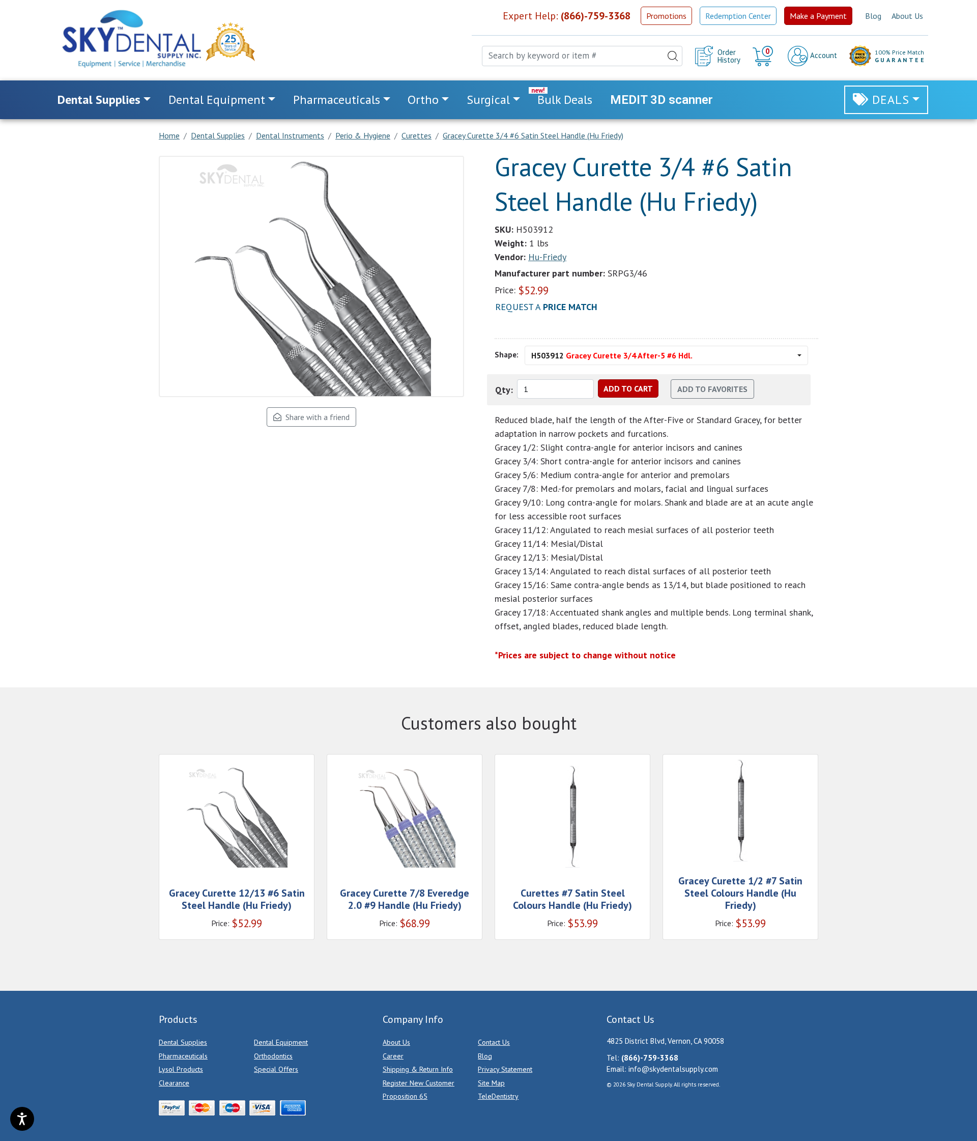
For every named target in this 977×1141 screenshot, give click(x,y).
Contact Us (494, 1042)
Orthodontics (273, 1056)
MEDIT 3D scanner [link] (661, 100)
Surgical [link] (488, 99)
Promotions (666, 16)
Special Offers (276, 1069)
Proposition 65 (405, 1096)
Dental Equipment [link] (216, 99)
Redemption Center (738, 16)
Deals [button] (890, 99)
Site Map (491, 1083)
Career (393, 1056)
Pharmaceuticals (183, 1056)
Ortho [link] (423, 99)
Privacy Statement (505, 1069)
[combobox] (582, 56)
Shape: (507, 354)
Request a (546, 307)
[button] (764, 56)
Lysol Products (181, 1069)
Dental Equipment (281, 1042)
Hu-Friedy (547, 257)
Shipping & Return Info (418, 1069)
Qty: (504, 390)
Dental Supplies (183, 1042)
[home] (131, 38)
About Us (907, 16)
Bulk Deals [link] (564, 99)
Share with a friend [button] (315, 417)
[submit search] (673, 56)
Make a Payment (818, 16)
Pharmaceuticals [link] (336, 99)
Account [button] (822, 55)
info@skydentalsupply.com (673, 1069)
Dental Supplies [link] (99, 99)
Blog (873, 16)
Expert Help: (566, 15)
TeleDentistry (498, 1096)
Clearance (174, 1083)
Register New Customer (418, 1083)
